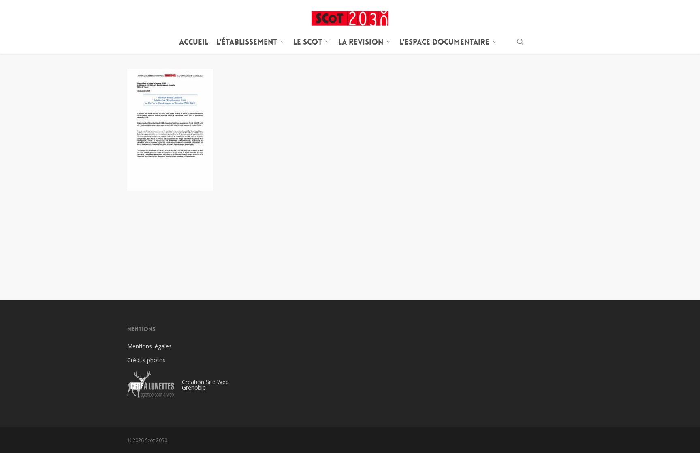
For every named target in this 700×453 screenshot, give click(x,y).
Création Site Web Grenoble (205, 384)
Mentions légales (149, 346)
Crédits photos (146, 360)
